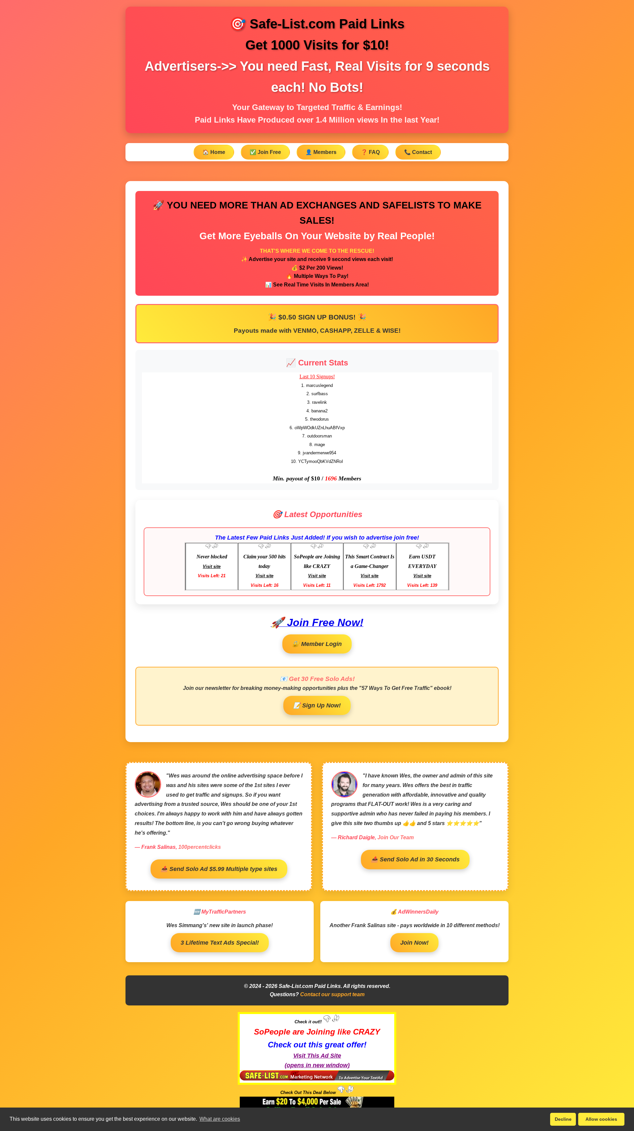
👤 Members (320, 152)
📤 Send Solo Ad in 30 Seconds (415, 859)
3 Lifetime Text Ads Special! (220, 942)
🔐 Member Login (317, 644)
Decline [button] (563, 1119)
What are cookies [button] (219, 1119)
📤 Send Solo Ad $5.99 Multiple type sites (218, 869)
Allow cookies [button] (601, 1119)
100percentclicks (199, 847)
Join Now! (414, 942)
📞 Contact (418, 152)
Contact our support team (332, 994)
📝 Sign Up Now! (317, 705)
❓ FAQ (370, 152)
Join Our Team (395, 837)
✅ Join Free (265, 152)
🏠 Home (213, 152)
